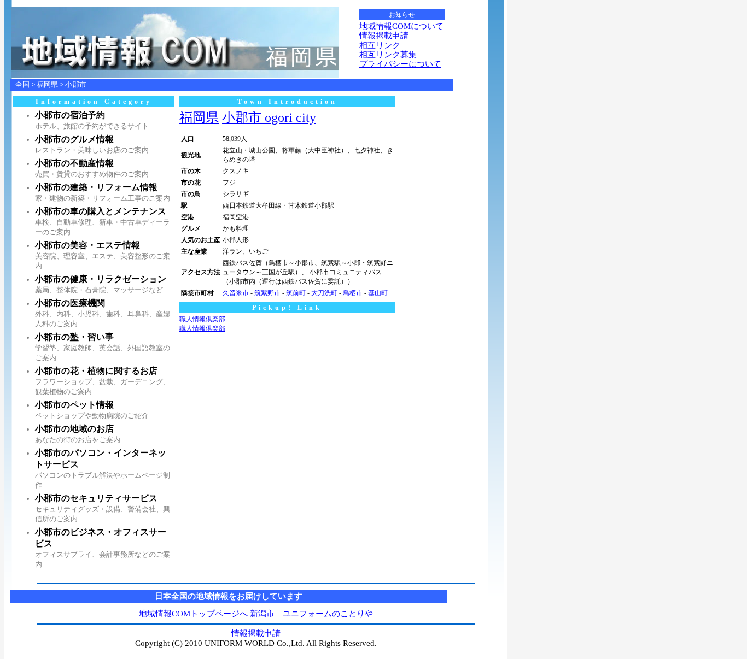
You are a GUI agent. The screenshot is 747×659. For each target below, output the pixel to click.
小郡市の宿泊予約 (70, 115)
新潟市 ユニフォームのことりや (311, 613)
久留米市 (236, 293)
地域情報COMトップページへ (193, 613)
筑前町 (296, 293)
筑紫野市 (267, 293)
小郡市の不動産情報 (74, 163)
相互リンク (379, 45)
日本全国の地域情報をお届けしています (228, 596)
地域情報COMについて (401, 26)
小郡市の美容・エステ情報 (87, 245)
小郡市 (75, 84)
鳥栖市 (353, 293)
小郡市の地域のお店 (74, 428)
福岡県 (47, 84)
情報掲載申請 (383, 35)
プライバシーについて (400, 64)
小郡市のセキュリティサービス (96, 498)
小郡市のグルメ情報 (74, 139)
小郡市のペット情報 (74, 404)
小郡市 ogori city (269, 117)
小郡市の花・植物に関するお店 (96, 370)
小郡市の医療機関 (70, 303)
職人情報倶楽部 (202, 319)
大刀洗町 (324, 293)
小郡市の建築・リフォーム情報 (96, 187)
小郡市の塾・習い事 (74, 337)
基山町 (378, 293)
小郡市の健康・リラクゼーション (100, 279)
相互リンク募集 (388, 54)
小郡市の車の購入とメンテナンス (100, 211)
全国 (22, 84)
